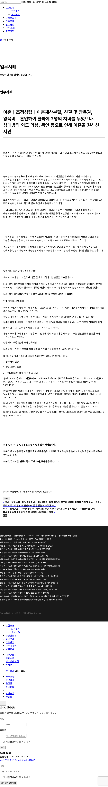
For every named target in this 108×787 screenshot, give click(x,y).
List (5, 515)
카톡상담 (32, 759)
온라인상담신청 (10, 685)
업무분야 (10, 639)
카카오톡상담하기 (10, 678)
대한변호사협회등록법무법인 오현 (12, 658)
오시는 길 (15, 632)
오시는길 (10, 693)
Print (6, 498)
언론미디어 (11, 645)
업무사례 (10, 642)
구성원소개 (11, 635)
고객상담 (10, 649)
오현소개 (10, 625)
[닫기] (3, 703)
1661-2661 (14, 759)
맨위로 (9, 696)
